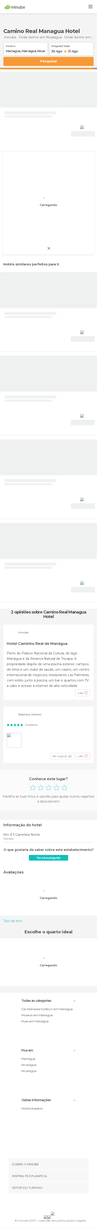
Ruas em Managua (34, 1021)
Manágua (28, 1058)
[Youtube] (59, 1203)
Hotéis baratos (32, 1108)
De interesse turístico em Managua (47, 1009)
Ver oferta (83, 134)
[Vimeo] (53, 1203)
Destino (11, 45)
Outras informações (36, 1100)
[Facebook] (41, 1203)
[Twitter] (47, 1203)
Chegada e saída (60, 45)
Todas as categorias (36, 1001)
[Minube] (15, 7)
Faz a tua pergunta (48, 857)
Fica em (27, 1050)
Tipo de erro (12, 920)
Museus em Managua (37, 1015)
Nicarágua (28, 1065)
